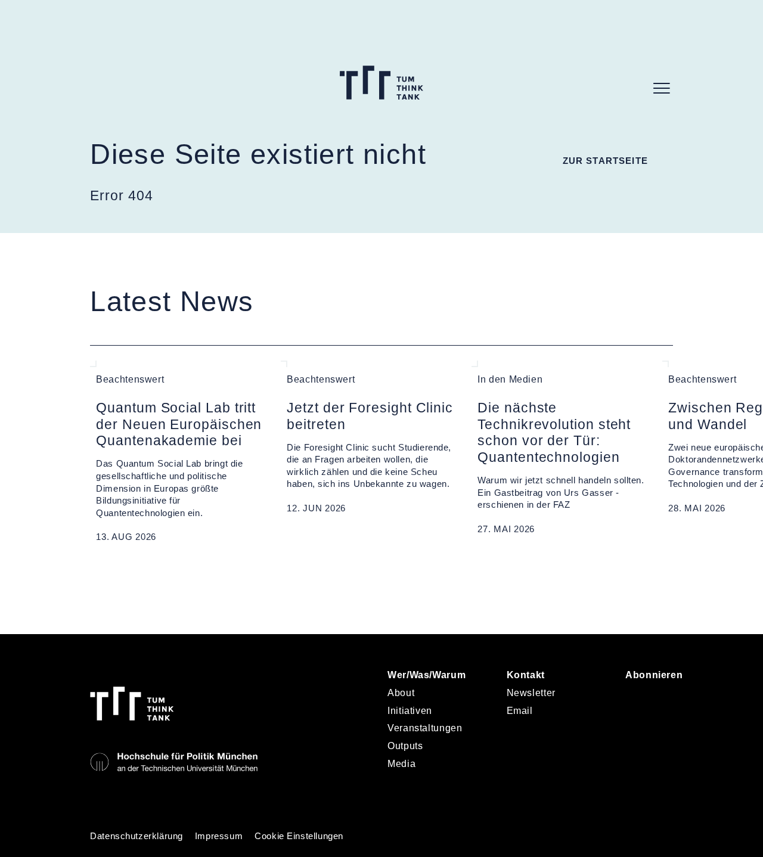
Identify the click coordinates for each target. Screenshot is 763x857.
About (400, 693)
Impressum (219, 836)
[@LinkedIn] (636, 698)
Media (401, 764)
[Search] (632, 88)
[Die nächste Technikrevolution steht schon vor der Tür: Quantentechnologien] (561, 452)
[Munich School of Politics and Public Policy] (174, 762)
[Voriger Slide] (95, 571)
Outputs (405, 746)
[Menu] (661, 88)
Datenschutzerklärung (136, 836)
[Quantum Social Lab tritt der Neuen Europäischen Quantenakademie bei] (179, 452)
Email (520, 711)
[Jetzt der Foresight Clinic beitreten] (370, 452)
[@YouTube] (636, 729)
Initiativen (409, 711)
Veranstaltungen (424, 728)
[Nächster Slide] (121, 571)
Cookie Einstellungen (299, 836)
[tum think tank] (382, 83)
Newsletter (531, 693)
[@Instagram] (665, 698)
